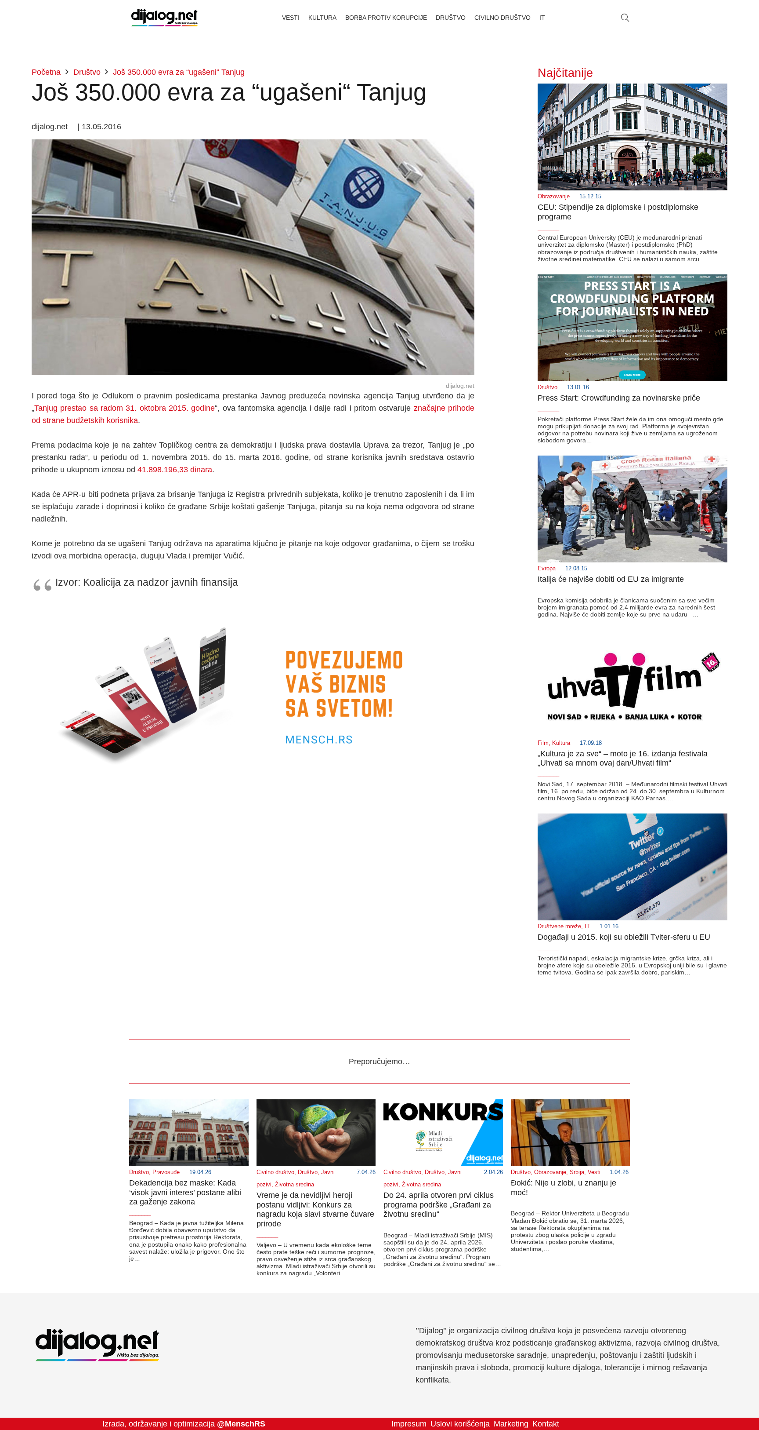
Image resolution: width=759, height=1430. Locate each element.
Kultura (561, 743)
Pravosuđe (166, 1172)
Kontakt (545, 1423)
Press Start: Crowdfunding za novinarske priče (619, 398)
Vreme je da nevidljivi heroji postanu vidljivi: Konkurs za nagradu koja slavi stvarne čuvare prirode (315, 1209)
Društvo (547, 387)
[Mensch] (253, 609)
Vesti (594, 1172)
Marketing (511, 1423)
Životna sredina (294, 1185)
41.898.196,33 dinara (174, 469)
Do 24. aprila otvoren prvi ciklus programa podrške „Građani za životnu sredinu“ (438, 1204)
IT (587, 926)
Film (543, 743)
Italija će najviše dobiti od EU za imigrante (611, 579)
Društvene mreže (559, 926)
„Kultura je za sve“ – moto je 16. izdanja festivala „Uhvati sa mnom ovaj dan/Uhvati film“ (623, 758)
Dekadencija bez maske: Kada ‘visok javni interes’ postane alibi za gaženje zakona (185, 1192)
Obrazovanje (554, 196)
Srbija (577, 1172)
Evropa (547, 568)
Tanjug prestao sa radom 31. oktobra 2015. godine (124, 408)
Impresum (408, 1423)
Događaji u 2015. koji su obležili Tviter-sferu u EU (624, 937)
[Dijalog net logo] (164, 18)
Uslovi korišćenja (460, 1423)
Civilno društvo (275, 1172)
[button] (625, 18)
